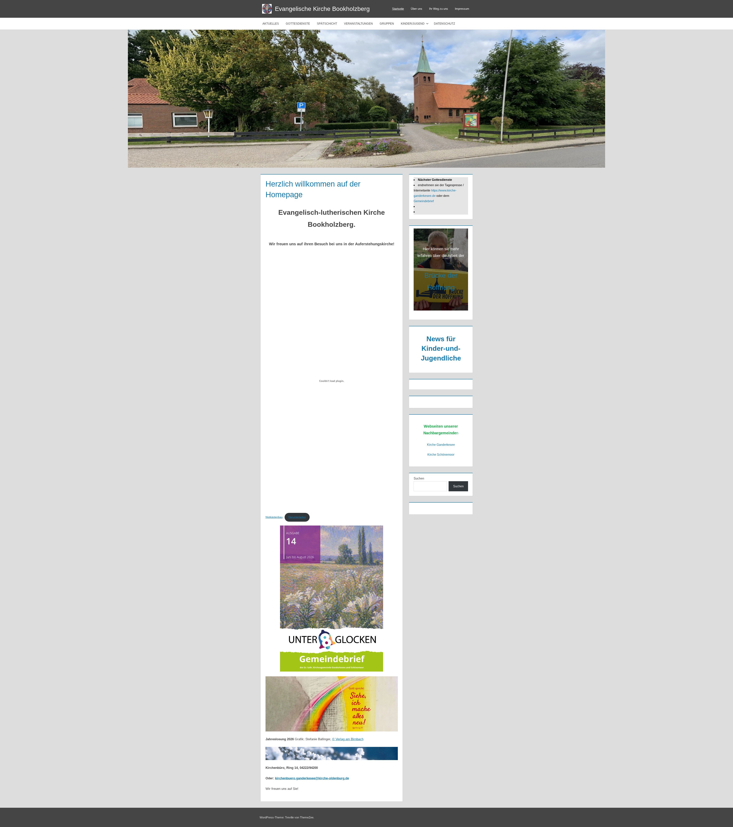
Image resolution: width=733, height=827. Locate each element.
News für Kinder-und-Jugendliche (441, 348)
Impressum (462, 8)
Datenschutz (444, 23)
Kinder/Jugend (413, 23)
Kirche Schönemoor (440, 454)
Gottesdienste (298, 23)
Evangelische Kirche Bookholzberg (322, 8)
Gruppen (387, 23)
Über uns (416, 8)
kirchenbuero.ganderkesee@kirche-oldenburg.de (312, 778)
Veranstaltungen (358, 23)
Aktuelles (270, 23)
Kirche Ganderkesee (441, 444)
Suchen (419, 478)
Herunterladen (297, 517)
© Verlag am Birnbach (347, 739)
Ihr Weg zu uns (438, 8)
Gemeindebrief (424, 201)
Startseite (398, 8)
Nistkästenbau (274, 517)
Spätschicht (327, 23)
